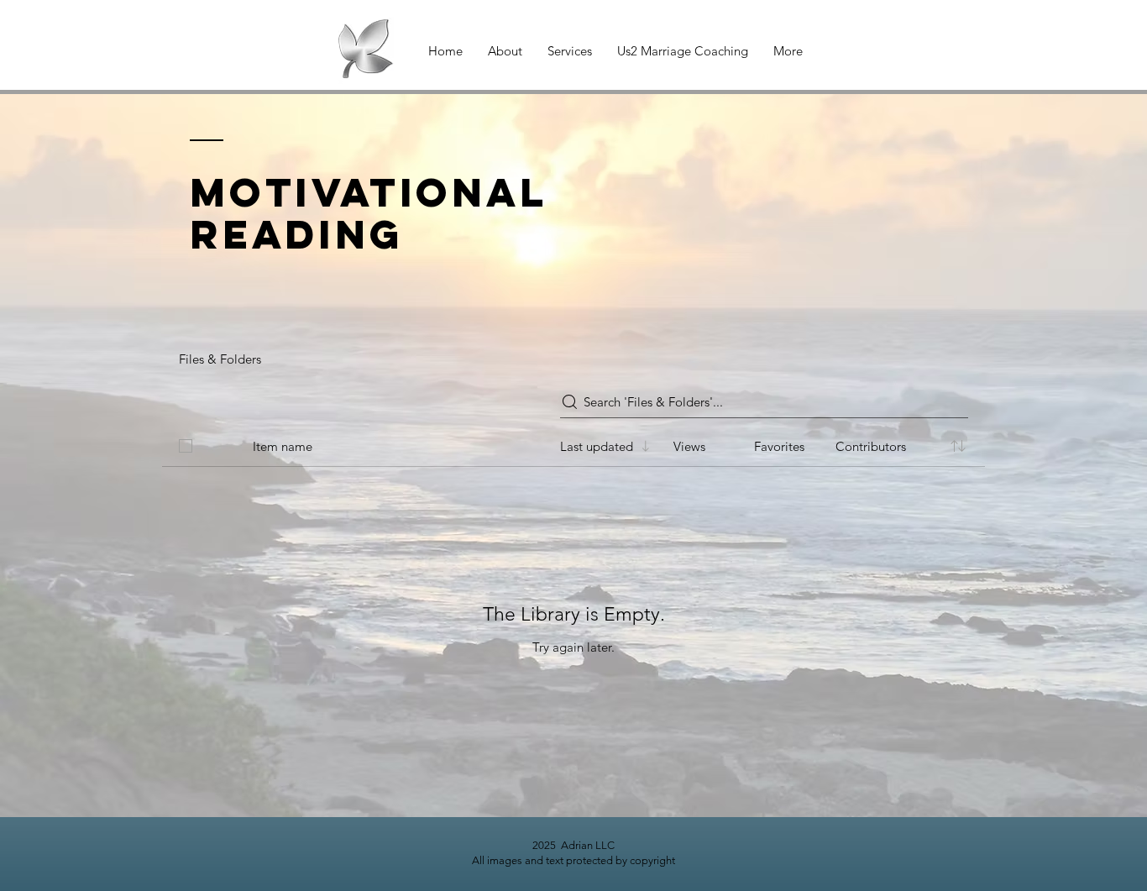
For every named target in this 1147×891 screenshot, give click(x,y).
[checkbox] (185, 446)
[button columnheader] (958, 446)
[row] (573, 442)
